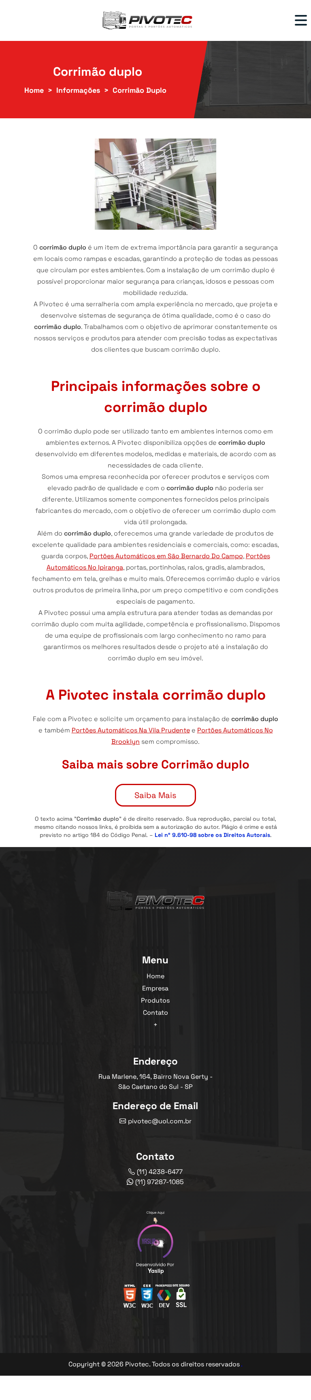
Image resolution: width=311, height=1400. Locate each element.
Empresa (155, 988)
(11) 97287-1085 (159, 1182)
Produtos (155, 1000)
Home (34, 90)
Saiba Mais (155, 795)
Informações (78, 90)
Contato (155, 1012)
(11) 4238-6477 (160, 1171)
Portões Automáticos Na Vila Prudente (131, 730)
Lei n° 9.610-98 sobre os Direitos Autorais (212, 835)
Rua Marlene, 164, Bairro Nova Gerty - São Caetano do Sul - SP (155, 1081)
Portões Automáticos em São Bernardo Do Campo (166, 556)
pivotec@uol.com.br (160, 1121)
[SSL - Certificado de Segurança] (181, 1298)
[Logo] (155, 902)
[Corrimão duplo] (155, 184)
